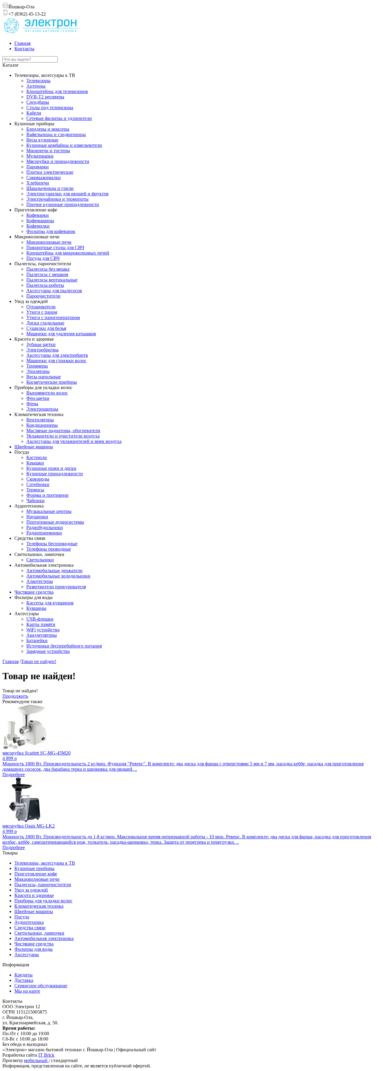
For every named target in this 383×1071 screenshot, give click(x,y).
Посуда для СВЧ (43, 258)
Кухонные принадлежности (54, 473)
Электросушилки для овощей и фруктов (67, 193)
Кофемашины (40, 220)
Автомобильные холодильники (58, 575)
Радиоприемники (44, 532)
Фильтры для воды (33, 949)
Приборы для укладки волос (43, 900)
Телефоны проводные (48, 549)
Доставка (23, 980)
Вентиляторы (40, 419)
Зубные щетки (41, 344)
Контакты (24, 48)
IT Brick (46, 1055)
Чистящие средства (34, 592)
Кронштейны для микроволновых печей (67, 252)
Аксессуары (26, 954)
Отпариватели (41, 306)
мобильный (36, 1060)
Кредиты (23, 974)
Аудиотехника (29, 922)
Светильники (40, 559)
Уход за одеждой (31, 889)
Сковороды (37, 479)
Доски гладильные (45, 322)
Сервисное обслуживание (40, 985)
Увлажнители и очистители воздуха (63, 435)
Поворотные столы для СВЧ (55, 247)
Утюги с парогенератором (53, 317)
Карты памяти (40, 624)
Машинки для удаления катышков (61, 333)
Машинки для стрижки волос (56, 360)
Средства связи (29, 927)
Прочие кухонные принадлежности (62, 204)
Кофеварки (37, 215)
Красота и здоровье (34, 895)
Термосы (35, 489)
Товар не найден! (38, 661)
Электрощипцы (42, 409)
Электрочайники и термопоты (57, 199)
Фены (32, 403)
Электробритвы (42, 349)
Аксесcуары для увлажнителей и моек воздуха (73, 441)
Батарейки (37, 640)
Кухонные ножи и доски (51, 468)
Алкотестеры (39, 581)
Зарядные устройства (48, 651)
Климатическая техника (38, 906)
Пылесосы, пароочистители (42, 884)
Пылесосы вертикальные (51, 279)
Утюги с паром (41, 312)
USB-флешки (40, 618)
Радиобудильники (44, 527)
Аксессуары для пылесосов (54, 290)
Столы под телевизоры (49, 107)
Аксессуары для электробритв (57, 355)
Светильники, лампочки (39, 933)
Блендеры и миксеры (47, 129)
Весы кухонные (42, 139)
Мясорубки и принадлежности (57, 161)
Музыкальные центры (49, 511)
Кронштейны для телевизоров (57, 91)
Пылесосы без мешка (47, 269)
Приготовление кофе (35, 873)
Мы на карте (27, 991)
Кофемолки (38, 225)
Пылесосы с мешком (47, 274)
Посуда (21, 916)
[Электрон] (41, 33)
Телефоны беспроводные (51, 543)
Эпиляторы (38, 371)
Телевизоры (38, 80)
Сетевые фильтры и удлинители (59, 118)
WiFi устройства (43, 629)
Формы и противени (47, 495)
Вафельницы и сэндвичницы (56, 134)
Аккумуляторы (41, 635)
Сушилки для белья (46, 328)
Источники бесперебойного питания (64, 645)
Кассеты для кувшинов (50, 602)
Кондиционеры (42, 425)
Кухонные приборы (34, 868)
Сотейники (37, 484)
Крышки (35, 462)
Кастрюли (36, 457)
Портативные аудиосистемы (55, 522)
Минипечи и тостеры (48, 150)
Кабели (33, 112)
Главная (22, 43)
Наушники (37, 516)
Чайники (35, 500)
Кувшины (36, 608)
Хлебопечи (37, 182)
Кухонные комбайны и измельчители (64, 145)
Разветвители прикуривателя (56, 586)
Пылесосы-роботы (45, 285)
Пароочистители (43, 295)
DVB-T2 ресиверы (45, 96)
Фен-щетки (37, 398)
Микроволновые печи (49, 242)
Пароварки (37, 166)
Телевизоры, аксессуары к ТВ (44, 863)
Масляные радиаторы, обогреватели (63, 430)
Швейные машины (33, 446)
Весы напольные (43, 376)
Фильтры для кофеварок (50, 231)
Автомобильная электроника (44, 938)
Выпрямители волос (47, 392)
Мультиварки (40, 156)
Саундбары (37, 102)
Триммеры (37, 365)
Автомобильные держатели (54, 570)
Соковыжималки (43, 177)
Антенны (35, 86)
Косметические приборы (51, 382)
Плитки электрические (49, 172)
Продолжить (15, 696)
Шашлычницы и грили (50, 188)
